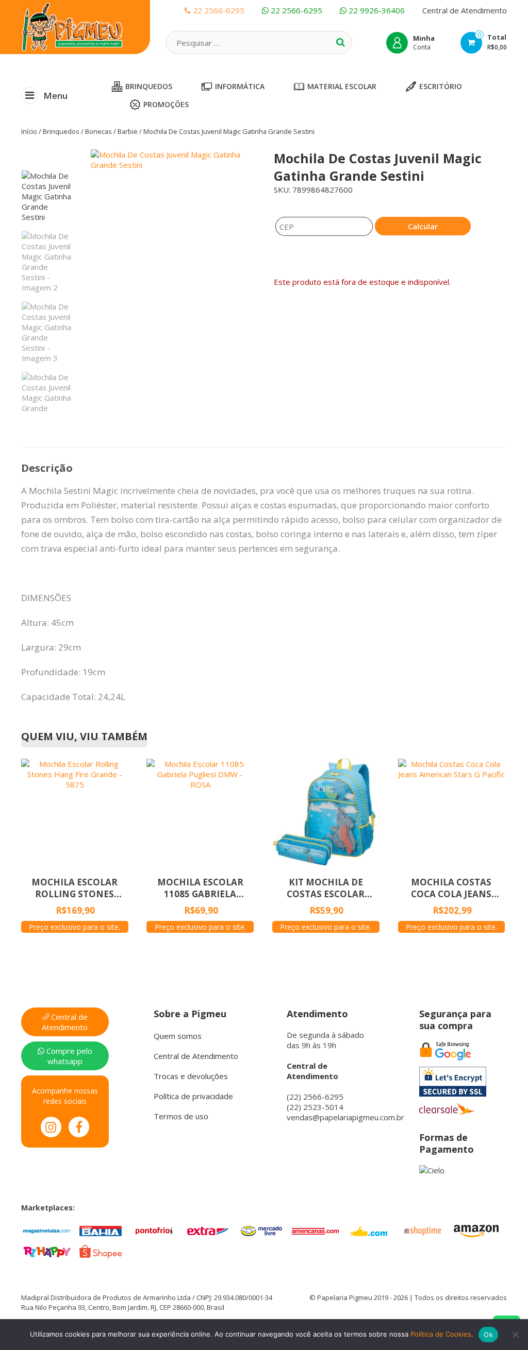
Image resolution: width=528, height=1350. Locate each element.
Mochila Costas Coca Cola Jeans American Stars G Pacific (451, 888)
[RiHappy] (47, 1250)
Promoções (166, 104)
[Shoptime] (422, 1230)
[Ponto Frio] (154, 1230)
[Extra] (208, 1230)
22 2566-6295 (295, 10)
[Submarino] (368, 1230)
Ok (488, 1334)
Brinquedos (148, 86)
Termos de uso (181, 1116)
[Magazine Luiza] (47, 1230)
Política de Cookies (440, 1334)
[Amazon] (476, 1230)
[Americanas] (315, 1230)
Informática (240, 86)
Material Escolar (341, 86)
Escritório (440, 86)
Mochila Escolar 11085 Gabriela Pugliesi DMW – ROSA (200, 888)
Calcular (423, 226)
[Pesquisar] (340, 42)
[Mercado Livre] (261, 1230)
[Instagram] (51, 1127)
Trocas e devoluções (191, 1076)
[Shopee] (100, 1250)
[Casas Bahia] (100, 1230)
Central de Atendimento (464, 10)
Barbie (128, 131)
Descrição (47, 468)
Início (29, 131)
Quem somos (178, 1036)
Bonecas (98, 131)
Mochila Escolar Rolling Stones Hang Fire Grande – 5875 (75, 888)
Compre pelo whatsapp (68, 1056)
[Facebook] (79, 1127)
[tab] (47, 468)
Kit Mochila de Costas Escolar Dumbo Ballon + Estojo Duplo (326, 888)
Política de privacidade (193, 1096)
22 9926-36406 (375, 10)
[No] (515, 1334)
